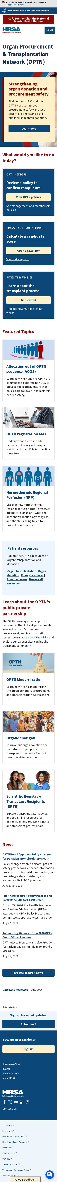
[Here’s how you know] (28, 3)
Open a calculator (28, 250)
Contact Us (9, 1108)
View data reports (17, 259)
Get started (28, 300)
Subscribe (27, 1024)
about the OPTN (38, 637)
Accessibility (8, 1125)
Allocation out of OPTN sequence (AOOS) (26, 369)
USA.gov (6, 1158)
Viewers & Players (10, 1164)
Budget (6, 1068)
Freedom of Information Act (15, 1136)
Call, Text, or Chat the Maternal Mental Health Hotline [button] (28, 20)
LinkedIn (22, 1102)
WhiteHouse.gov (9, 1175)
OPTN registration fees (26, 434)
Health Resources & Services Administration (28, 11)
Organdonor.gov (20, 738)
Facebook (4, 1102)
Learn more (29, 128)
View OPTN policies (28, 197)
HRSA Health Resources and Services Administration (13, 1093)
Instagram (27, 1102)
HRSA (11, 30)
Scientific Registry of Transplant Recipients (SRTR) (25, 801)
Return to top (9, 1007)
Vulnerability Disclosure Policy (15, 1170)
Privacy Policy (8, 1153)
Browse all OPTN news (28, 973)
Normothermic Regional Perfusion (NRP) (27, 495)
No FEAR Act (7, 1147)
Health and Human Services (14, 1142)
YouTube (16, 1102)
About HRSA (8, 1078)
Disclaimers (7, 1131)
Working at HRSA (11, 1073)
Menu (49, 30)
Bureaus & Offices (11, 1064)
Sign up (28, 1049)
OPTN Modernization (24, 679)
